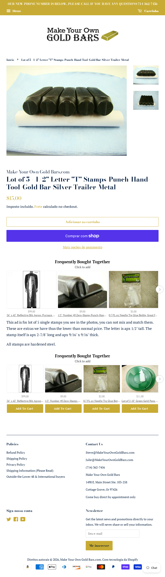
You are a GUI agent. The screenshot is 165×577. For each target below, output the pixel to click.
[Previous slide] (5, 289)
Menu (16, 11)
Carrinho (151, 11)
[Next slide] (159, 289)
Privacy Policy (15, 464)
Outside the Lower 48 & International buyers (35, 476)
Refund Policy (15, 452)
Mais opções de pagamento (82, 247)
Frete (38, 206)
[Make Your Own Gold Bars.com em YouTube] (22, 520)
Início (10, 60)
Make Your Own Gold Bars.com (80, 559)
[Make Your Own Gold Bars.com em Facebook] (15, 520)
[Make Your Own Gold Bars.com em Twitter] (8, 520)
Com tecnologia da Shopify (120, 559)
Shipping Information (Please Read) (29, 470)
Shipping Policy (16, 458)
